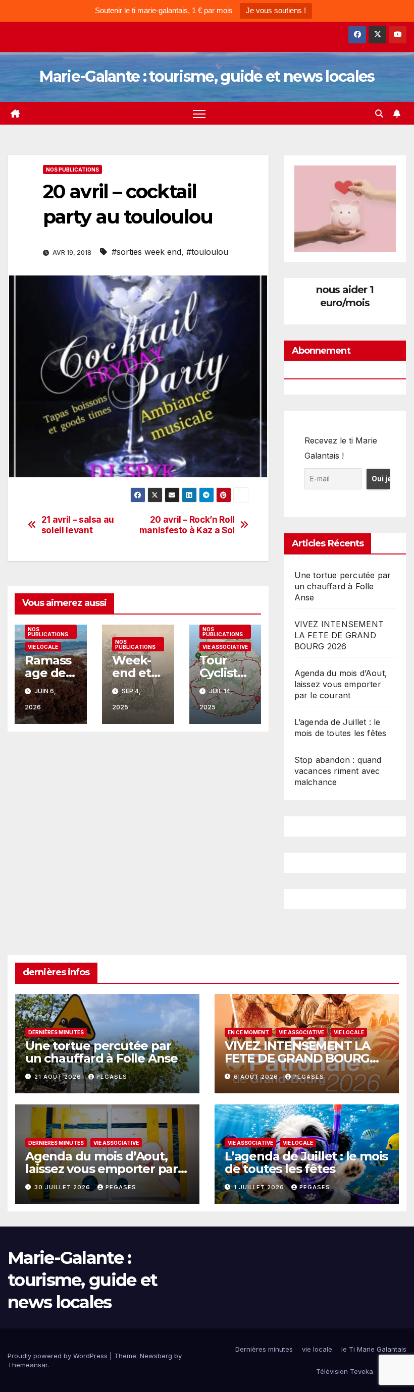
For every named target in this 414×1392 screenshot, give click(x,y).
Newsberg (156, 1356)
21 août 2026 (58, 1076)
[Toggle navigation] (199, 113)
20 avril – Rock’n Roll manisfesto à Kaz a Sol (187, 525)
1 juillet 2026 (260, 1187)
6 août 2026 (257, 1076)
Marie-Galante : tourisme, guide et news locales (206, 76)
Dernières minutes (56, 1032)
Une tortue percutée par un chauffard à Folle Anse (342, 586)
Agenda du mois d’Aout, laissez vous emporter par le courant (340, 684)
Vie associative (225, 647)
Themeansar (27, 1365)
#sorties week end (146, 252)
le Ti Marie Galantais (373, 1349)
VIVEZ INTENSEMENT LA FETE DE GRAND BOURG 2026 (339, 635)
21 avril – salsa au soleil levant (77, 525)
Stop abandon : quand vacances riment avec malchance (338, 771)
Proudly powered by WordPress (59, 1356)
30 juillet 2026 (63, 1187)
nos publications (72, 169)
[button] (379, 113)
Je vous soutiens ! (276, 10)
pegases (111, 1076)
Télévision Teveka (344, 1371)
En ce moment (248, 1032)
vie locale (43, 647)
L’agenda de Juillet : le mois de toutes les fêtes (306, 1162)
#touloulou (207, 252)
